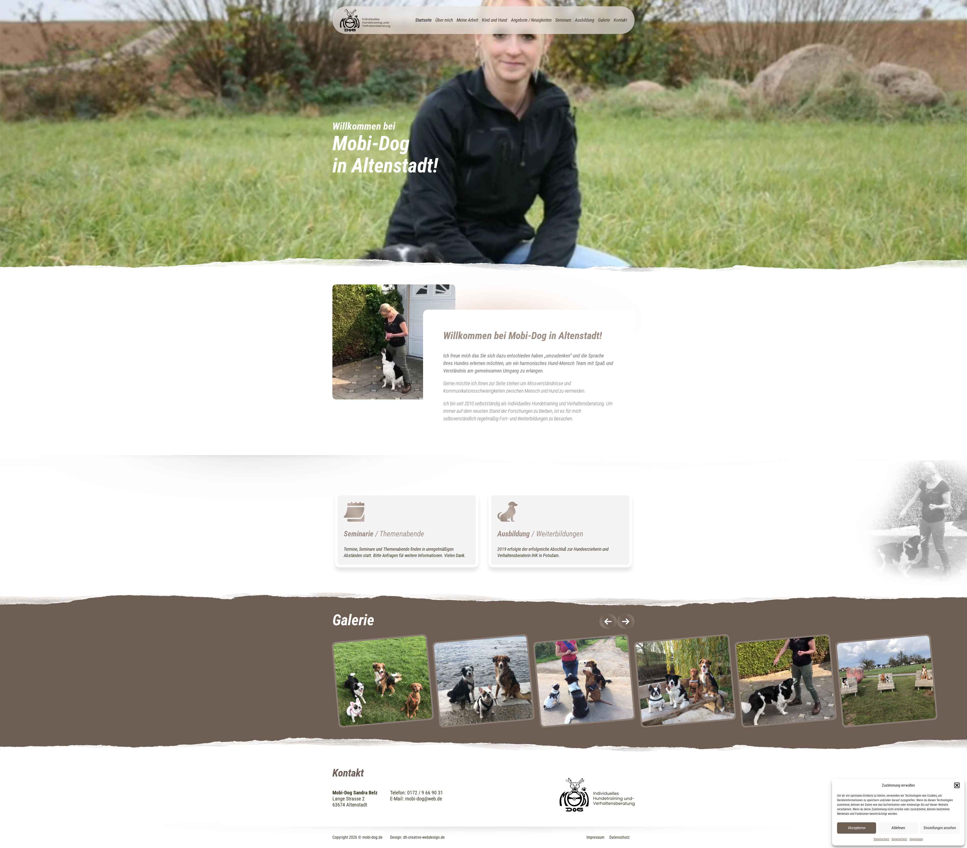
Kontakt (620, 20)
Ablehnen (898, 828)
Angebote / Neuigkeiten (531, 20)
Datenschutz (881, 839)
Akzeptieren (857, 828)
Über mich (444, 20)
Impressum (916, 839)
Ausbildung (584, 20)
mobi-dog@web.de (423, 799)
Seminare (563, 20)
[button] (956, 785)
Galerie (604, 20)
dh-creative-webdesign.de (424, 837)
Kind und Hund (494, 20)
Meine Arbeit (467, 20)
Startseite (423, 20)
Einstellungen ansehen (940, 828)
